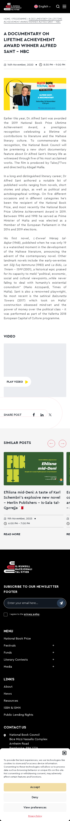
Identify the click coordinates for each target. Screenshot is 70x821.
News (8, 693)
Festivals (10, 645)
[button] (64, 753)
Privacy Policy (35, 816)
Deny (35, 797)
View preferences (35, 807)
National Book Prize (17, 638)
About (8, 686)
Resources (11, 700)
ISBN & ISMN (12, 707)
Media (8, 666)
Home (7, 19)
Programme (19, 19)
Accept (35, 787)
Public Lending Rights (18, 714)
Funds (8, 652)
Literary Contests (16, 659)
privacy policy (32, 614)
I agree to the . (25, 614)
